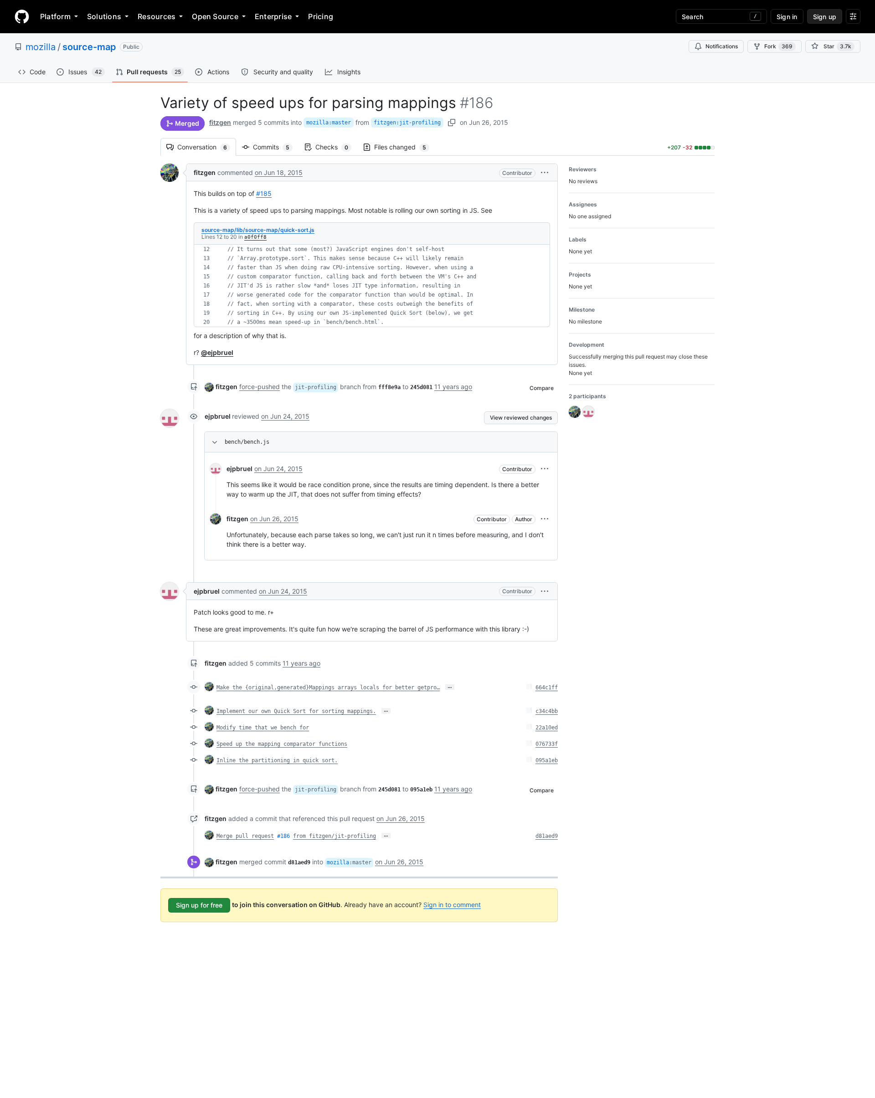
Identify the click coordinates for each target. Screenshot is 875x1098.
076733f (546, 744)
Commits (276, 147)
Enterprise (273, 16)
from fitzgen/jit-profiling (334, 836)
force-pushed (259, 386)
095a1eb (546, 760)
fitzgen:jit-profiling (407, 122)
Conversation (206, 147)
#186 (283, 836)
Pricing (320, 16)
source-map (89, 46)
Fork (778, 46)
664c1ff (546, 687)
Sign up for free (199, 905)
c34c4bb (546, 711)
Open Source (215, 16)
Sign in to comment (452, 904)
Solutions (104, 16)
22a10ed (546, 727)
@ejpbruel (217, 352)
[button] (544, 172)
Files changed (404, 147)
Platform (55, 16)
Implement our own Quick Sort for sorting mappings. (296, 711)
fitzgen (220, 122)
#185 (264, 193)
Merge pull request (245, 836)
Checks (336, 147)
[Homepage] (22, 16)
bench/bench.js (247, 442)
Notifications (721, 46)
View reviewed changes (521, 417)
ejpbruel (218, 416)
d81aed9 (546, 836)
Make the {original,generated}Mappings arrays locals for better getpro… (328, 687)
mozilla (41, 46)
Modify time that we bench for (262, 727)
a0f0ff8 (255, 237)
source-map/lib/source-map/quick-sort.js (257, 229)
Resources (156, 16)
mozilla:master (328, 122)
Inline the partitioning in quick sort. (277, 760)
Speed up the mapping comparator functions (281, 744)
